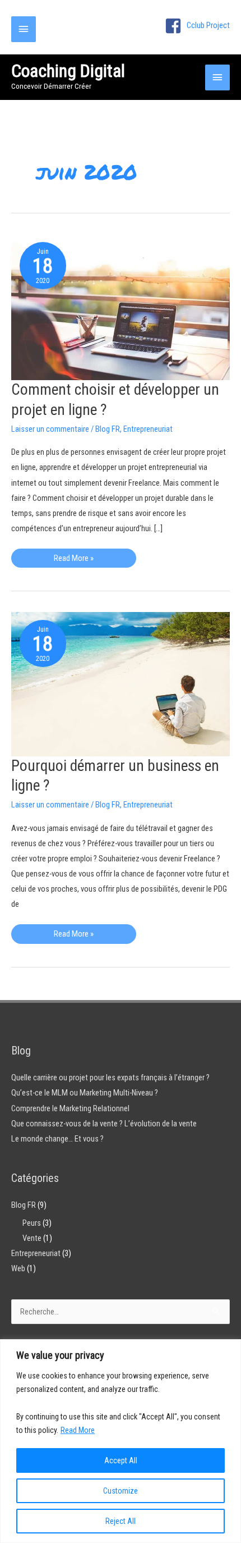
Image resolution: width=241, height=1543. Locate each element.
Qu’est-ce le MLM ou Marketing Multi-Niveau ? (84, 1093)
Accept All (120, 1460)
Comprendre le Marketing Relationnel (70, 1108)
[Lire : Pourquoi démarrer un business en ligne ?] (120, 683)
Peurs (31, 1223)
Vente (31, 1238)
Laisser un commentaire (50, 429)
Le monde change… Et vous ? (57, 1139)
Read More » (73, 560)
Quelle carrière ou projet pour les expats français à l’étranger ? (110, 1077)
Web (18, 1268)
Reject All (120, 1521)
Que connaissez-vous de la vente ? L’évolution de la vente (104, 1124)
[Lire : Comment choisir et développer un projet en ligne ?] (120, 307)
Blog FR (107, 429)
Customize (120, 1490)
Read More (78, 1430)
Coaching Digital (68, 70)
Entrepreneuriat (148, 429)
